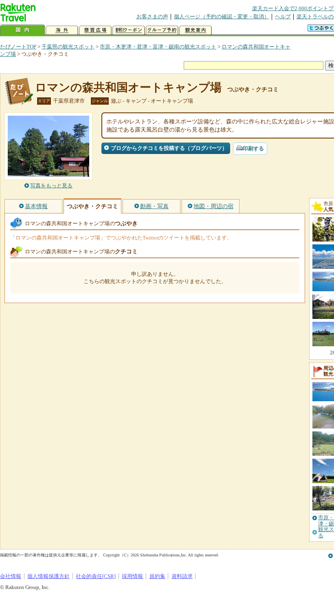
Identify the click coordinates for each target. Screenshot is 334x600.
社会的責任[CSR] (96, 576)
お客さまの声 (152, 16)
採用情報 (132, 576)
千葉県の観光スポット (68, 47)
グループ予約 (162, 30)
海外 (62, 30)
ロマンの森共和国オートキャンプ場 (128, 87)
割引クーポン (128, 30)
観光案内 (195, 30)
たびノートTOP (18, 47)
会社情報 (10, 576)
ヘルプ (283, 16)
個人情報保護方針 (48, 576)
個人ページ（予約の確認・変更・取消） (221, 16)
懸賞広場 (95, 30)
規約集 (157, 576)
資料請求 (182, 576)
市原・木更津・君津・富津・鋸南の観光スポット (158, 47)
